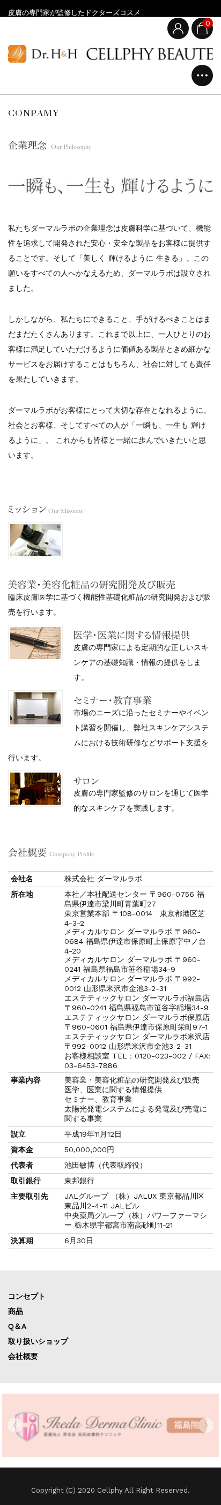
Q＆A (17, 1326)
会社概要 (23, 1356)
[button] (15, 1425)
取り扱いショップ (38, 1341)
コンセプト (27, 1296)
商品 (15, 1311)
